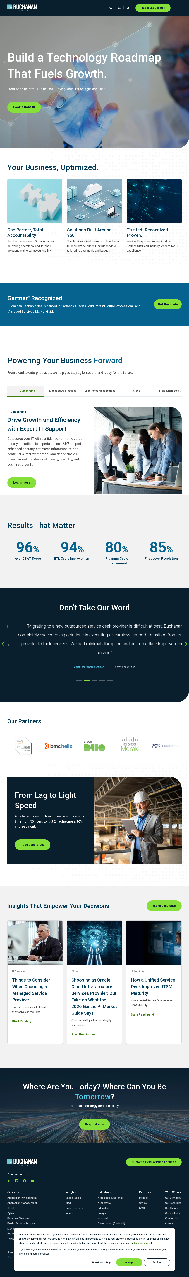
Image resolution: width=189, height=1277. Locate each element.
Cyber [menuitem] (10, 1213)
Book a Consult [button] (24, 107)
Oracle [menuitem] (143, 1202)
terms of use (141, 1243)
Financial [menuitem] (103, 1218)
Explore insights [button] (164, 905)
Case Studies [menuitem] (73, 1197)
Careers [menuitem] (169, 1223)
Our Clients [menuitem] (171, 1208)
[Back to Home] (22, 7)
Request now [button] (94, 1124)
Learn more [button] (21, 482)
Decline (156, 1262)
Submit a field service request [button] (154, 1162)
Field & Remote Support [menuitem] (21, 1223)
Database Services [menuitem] (18, 1218)
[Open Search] (128, 7)
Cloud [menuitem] (10, 1208)
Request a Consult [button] (153, 7)
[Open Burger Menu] (179, 8)
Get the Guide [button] (168, 304)
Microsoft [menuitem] (144, 1197)
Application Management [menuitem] (22, 1202)
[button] (79, 680)
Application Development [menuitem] (22, 1197)
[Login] (119, 7)
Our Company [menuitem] (173, 1197)
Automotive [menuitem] (105, 1202)
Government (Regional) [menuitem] (111, 1223)
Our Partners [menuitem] (172, 1213)
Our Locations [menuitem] (173, 1202)
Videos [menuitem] (69, 1213)
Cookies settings (101, 1262)
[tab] (25, 391)
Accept (129, 1262)
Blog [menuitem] (68, 1202)
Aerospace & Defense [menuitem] (110, 1197)
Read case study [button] (32, 844)
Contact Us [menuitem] (171, 1218)
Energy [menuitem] (102, 1213)
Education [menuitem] (103, 1208)
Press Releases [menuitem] (74, 1208)
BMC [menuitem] (142, 1208)
